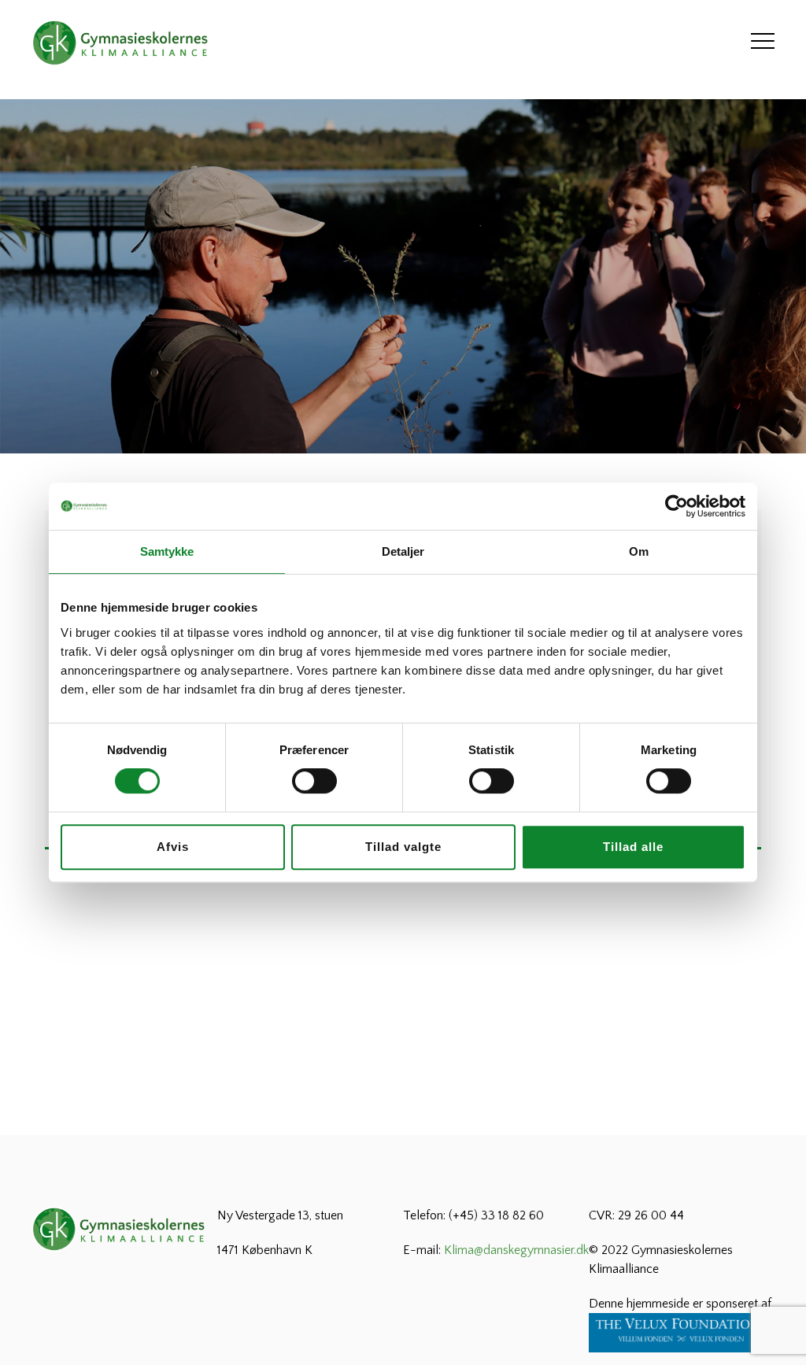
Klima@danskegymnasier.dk (516, 1250)
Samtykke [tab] (167, 551)
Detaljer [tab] (403, 551)
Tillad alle (633, 846)
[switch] (314, 780)
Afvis (173, 846)
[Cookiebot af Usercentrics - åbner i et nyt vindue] (676, 506)
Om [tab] (639, 551)
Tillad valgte (403, 846)
